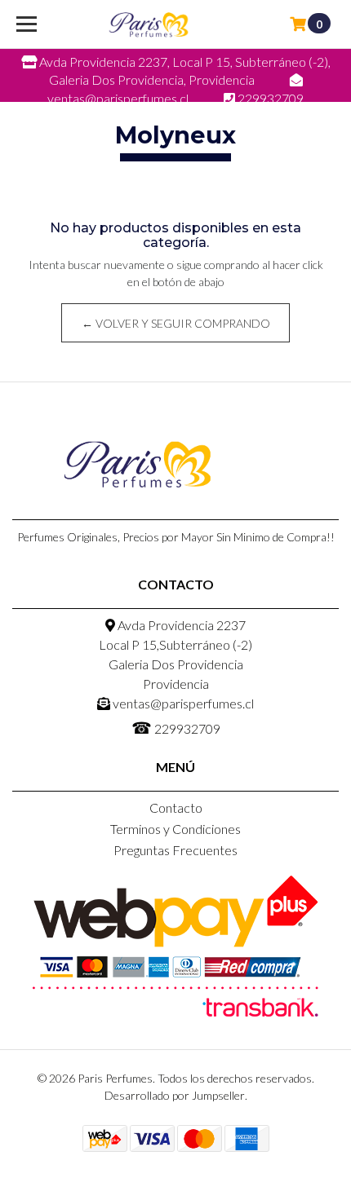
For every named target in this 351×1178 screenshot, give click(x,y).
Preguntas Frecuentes (175, 850)
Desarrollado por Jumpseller (174, 1095)
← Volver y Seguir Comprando (176, 323)
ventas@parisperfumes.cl (182, 703)
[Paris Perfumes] (148, 24)
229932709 (175, 727)
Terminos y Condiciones (175, 828)
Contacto (175, 807)
